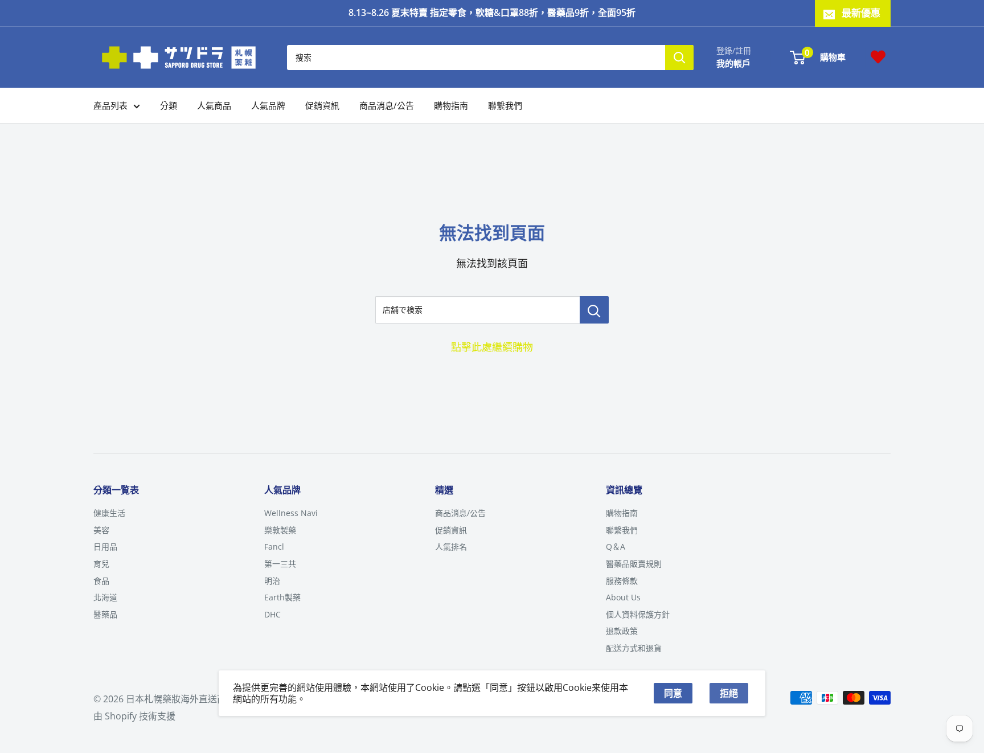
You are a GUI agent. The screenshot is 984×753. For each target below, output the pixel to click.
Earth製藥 (282, 597)
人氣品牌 (268, 105)
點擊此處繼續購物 (492, 347)
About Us (623, 597)
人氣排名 (451, 546)
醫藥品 (105, 614)
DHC (272, 614)
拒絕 (729, 693)
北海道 (105, 597)
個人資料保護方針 (638, 614)
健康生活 (109, 513)
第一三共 (280, 563)
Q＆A (615, 546)
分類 (168, 105)
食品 (101, 580)
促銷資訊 (322, 105)
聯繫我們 (505, 105)
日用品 (105, 546)
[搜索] (679, 56)
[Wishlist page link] (878, 57)
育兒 (101, 563)
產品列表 (110, 105)
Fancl (274, 546)
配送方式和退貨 (634, 647)
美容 (101, 530)
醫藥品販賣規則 (634, 563)
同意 (673, 693)
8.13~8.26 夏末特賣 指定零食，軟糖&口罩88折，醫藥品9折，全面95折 (492, 12)
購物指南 (451, 105)
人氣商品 (214, 105)
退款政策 (622, 630)
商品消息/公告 (386, 105)
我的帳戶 (733, 62)
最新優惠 (861, 12)
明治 (272, 580)
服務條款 (622, 580)
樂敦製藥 (280, 530)
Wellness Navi (291, 513)
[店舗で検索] (594, 310)
